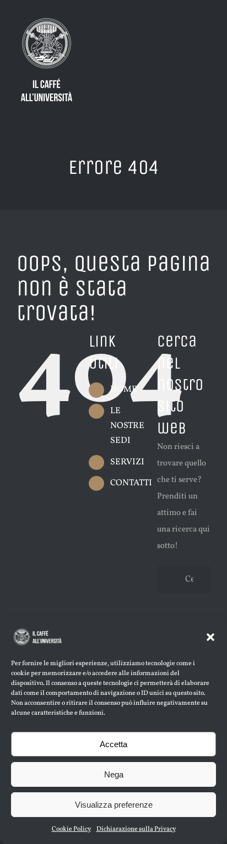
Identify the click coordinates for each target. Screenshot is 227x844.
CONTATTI (131, 483)
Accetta (113, 744)
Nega (113, 774)
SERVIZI (127, 462)
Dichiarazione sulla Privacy (136, 829)
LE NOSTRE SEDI (127, 426)
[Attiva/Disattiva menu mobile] (206, 33)
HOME (123, 389)
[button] (210, 637)
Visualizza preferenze (114, 804)
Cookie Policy (71, 829)
